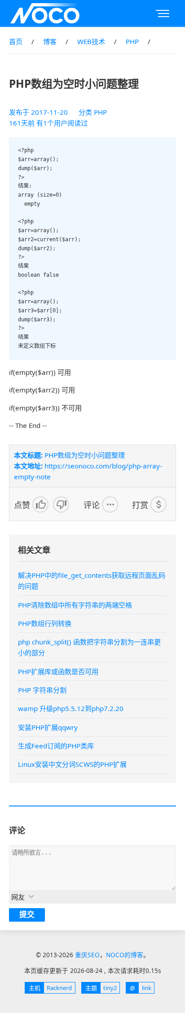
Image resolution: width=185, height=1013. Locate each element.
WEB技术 (91, 41)
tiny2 (101, 988)
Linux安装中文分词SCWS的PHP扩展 (72, 764)
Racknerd (50, 988)
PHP (132, 41)
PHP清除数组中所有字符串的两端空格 (75, 604)
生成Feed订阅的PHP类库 (56, 745)
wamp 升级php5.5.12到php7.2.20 (70, 708)
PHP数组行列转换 (44, 623)
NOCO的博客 (124, 954)
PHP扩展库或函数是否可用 (58, 671)
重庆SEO (45, 13)
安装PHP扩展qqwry (48, 727)
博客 (50, 41)
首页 (15, 41)
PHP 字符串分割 (42, 689)
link (140, 988)
